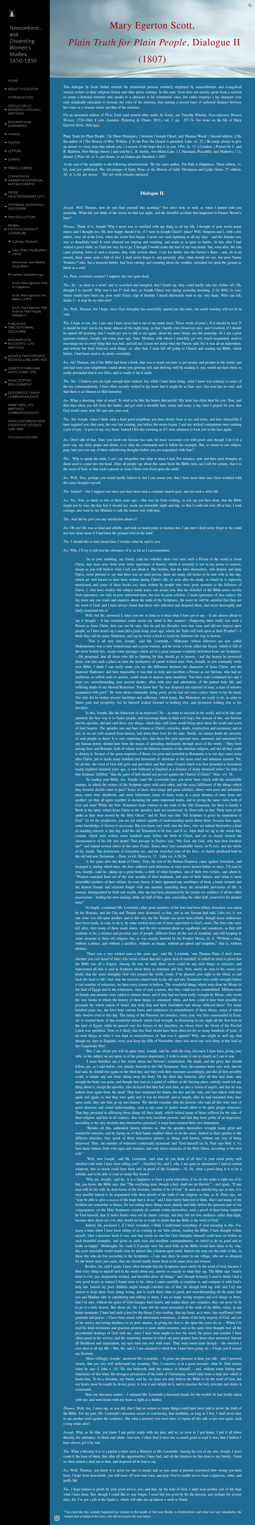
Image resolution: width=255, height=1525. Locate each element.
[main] (152, 39)
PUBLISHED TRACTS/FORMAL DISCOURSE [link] (21, 327)
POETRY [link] (14, 142)
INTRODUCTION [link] (20, 97)
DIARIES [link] (14, 159)
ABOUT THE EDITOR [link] (23, 89)
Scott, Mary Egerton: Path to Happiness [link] (29, 284)
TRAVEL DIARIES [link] (20, 168)
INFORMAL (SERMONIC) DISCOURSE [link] (26, 206)
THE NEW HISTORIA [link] (23, 437)
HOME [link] (13, 80)
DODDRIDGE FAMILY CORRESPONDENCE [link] (24, 394)
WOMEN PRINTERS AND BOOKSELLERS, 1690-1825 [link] (27, 357)
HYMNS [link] (14, 134)
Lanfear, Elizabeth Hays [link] (28, 274)
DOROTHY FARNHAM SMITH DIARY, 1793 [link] (24, 370)
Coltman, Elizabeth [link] (24, 241)
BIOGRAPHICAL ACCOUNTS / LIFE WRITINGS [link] (21, 343)
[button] (250, 5)
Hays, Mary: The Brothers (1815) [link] (29, 252)
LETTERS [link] (14, 151)
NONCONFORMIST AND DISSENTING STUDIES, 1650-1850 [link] (26, 425)
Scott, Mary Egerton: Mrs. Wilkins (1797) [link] (29, 297)
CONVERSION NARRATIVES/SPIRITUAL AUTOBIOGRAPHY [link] (26, 180)
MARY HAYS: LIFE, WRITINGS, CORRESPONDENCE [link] (23, 409)
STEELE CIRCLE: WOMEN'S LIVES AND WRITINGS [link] (24, 109)
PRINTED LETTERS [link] (22, 217)
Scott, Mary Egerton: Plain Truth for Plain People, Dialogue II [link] (29, 311)
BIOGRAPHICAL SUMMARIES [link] (20, 123)
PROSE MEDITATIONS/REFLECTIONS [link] (27, 194)
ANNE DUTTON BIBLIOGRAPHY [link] (19, 382)
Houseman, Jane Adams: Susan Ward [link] (28, 264)
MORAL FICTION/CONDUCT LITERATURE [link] (23, 229)
